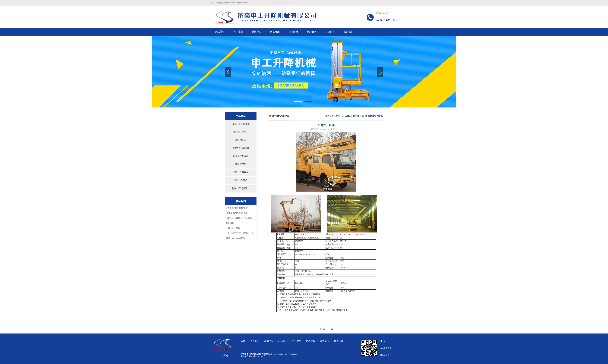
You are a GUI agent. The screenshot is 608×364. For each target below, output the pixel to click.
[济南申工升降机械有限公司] (279, 17)
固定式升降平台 (240, 132)
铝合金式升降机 (240, 156)
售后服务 (310, 341)
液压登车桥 (240, 164)
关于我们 (254, 341)
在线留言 (324, 341)
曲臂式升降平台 (240, 172)
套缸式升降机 (240, 180)
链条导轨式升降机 (241, 124)
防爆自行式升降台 (241, 188)
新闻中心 (268, 341)
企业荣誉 (296, 341)
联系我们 (338, 341)
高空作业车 (240, 140)
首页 (338, 116)
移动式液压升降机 (241, 148)
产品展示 (282, 341)
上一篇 (322, 329)
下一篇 (330, 329)
